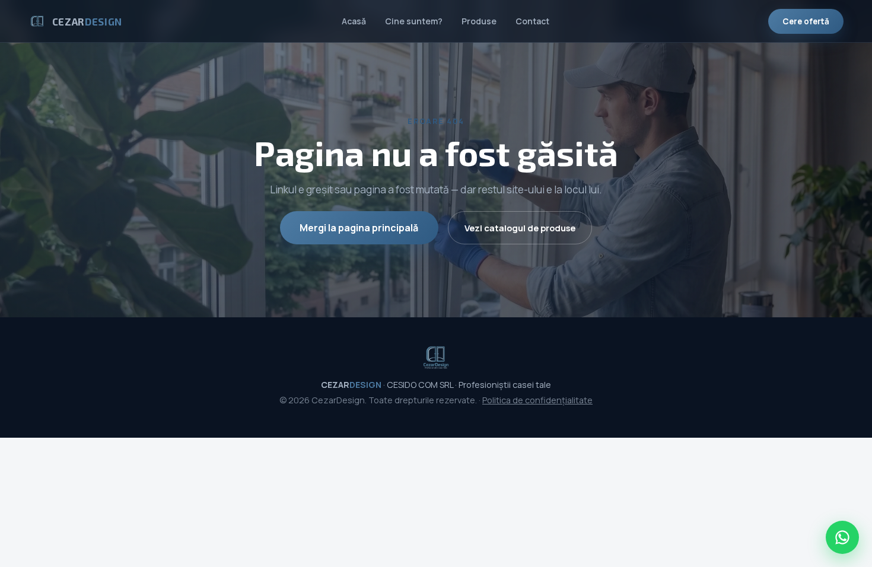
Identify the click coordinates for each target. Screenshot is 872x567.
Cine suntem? (414, 21)
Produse (479, 21)
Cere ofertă (805, 21)
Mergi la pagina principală (359, 227)
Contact (532, 21)
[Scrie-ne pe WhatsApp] (842, 537)
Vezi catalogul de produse (519, 228)
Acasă (354, 21)
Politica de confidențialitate (537, 400)
